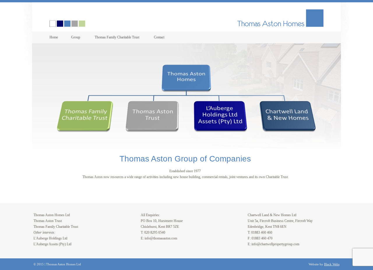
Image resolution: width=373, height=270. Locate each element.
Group (75, 37)
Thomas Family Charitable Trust (117, 37)
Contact (159, 37)
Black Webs (331, 264)
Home (54, 37)
